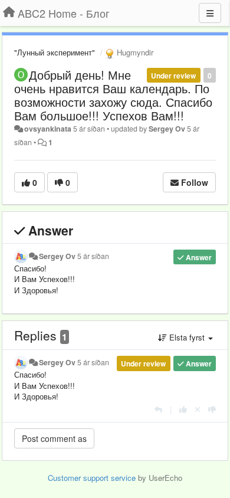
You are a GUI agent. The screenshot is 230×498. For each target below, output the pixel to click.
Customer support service (92, 477)
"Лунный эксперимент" (54, 52)
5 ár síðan (93, 256)
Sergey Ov (167, 128)
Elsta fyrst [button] (187, 337)
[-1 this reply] (212, 409)
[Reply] (158, 409)
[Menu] (210, 13)
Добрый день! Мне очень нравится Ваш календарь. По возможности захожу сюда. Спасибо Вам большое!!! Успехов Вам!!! (113, 95)
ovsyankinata (47, 128)
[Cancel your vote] (198, 409)
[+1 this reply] (183, 409)
